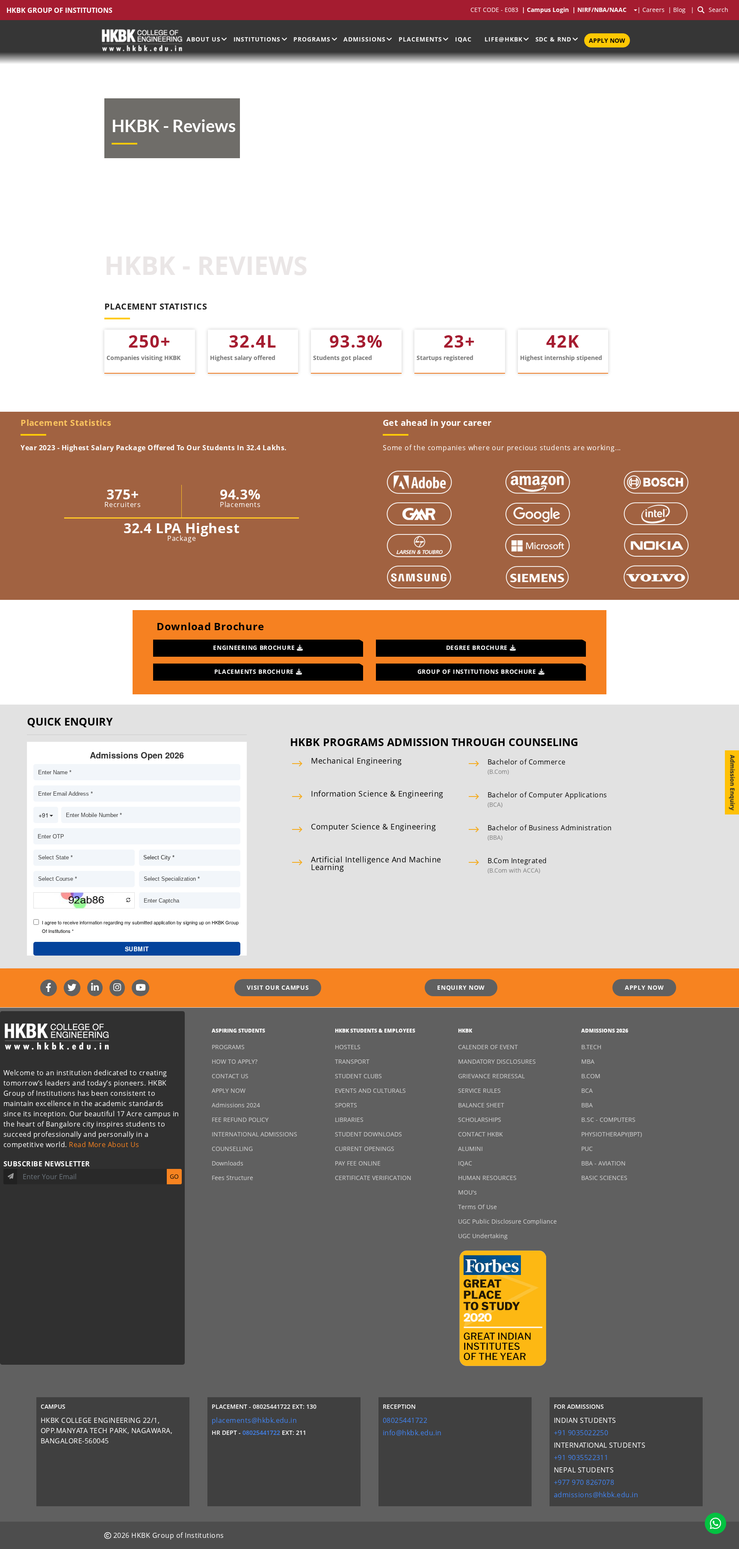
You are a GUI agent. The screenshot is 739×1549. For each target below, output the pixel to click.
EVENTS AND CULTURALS (370, 1090)
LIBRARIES (349, 1119)
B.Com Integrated (517, 860)
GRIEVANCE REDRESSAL (491, 1076)
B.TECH (591, 1047)
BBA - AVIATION (603, 1163)
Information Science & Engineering (377, 793)
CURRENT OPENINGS (364, 1149)
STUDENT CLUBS (358, 1076)
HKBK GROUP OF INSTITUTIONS (59, 10)
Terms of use (477, 1207)
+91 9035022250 (581, 1432)
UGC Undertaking (483, 1236)
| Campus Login (547, 10)
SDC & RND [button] (553, 39)
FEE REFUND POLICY (240, 1119)
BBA (587, 1105)
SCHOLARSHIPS (479, 1119)
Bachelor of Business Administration (550, 827)
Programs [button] (312, 39)
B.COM (590, 1076)
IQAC (463, 39)
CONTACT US (230, 1076)
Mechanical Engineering (356, 760)
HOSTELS (348, 1047)
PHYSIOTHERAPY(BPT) (611, 1134)
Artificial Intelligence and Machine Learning (376, 863)
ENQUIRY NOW (461, 987)
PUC (587, 1149)
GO (174, 1176)
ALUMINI (470, 1149)
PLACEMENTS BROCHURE (255, 671)
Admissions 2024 (236, 1105)
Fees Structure (232, 1178)
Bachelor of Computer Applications (547, 795)
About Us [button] (203, 39)
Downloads (227, 1163)
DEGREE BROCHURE (478, 647)
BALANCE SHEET (481, 1105)
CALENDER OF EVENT (488, 1047)
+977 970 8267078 (584, 1482)
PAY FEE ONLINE (358, 1163)
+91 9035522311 (581, 1457)
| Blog (677, 10)
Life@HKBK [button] (504, 39)
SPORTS (346, 1105)
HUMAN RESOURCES (487, 1178)
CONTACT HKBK (480, 1134)
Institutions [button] (257, 39)
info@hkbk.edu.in (412, 1432)
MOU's (467, 1192)
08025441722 (261, 1432)
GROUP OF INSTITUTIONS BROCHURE (477, 671)
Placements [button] (420, 39)
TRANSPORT (352, 1061)
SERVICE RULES (479, 1090)
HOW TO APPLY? (234, 1061)
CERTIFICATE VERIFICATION (373, 1178)
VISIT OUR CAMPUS (278, 987)
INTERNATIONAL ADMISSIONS (254, 1134)
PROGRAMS (228, 1047)
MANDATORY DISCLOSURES (497, 1061)
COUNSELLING (232, 1149)
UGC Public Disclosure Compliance (507, 1221)
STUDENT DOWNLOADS (368, 1134)
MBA (587, 1061)
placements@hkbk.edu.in (254, 1420)
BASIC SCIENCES (604, 1178)
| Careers (652, 10)
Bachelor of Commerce (527, 762)
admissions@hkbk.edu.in (596, 1494)
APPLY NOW (607, 40)
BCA (587, 1090)
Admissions (364, 39)
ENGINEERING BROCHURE (255, 647)
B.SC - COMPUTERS (608, 1119)
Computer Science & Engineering (373, 826)
